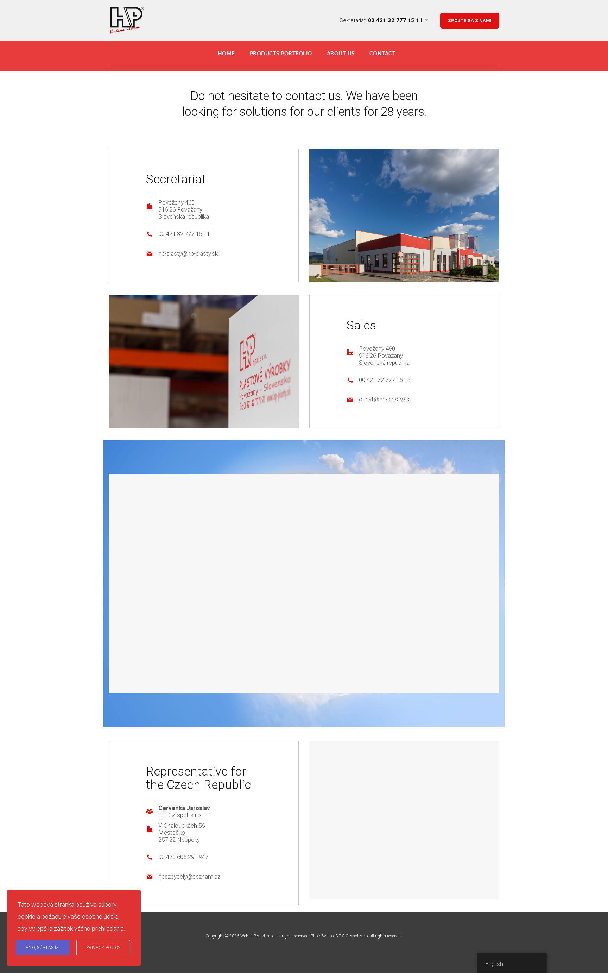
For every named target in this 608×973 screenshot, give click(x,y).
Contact (382, 53)
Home (226, 53)
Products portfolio (281, 53)
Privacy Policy (103, 947)
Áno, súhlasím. (43, 947)
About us (341, 53)
